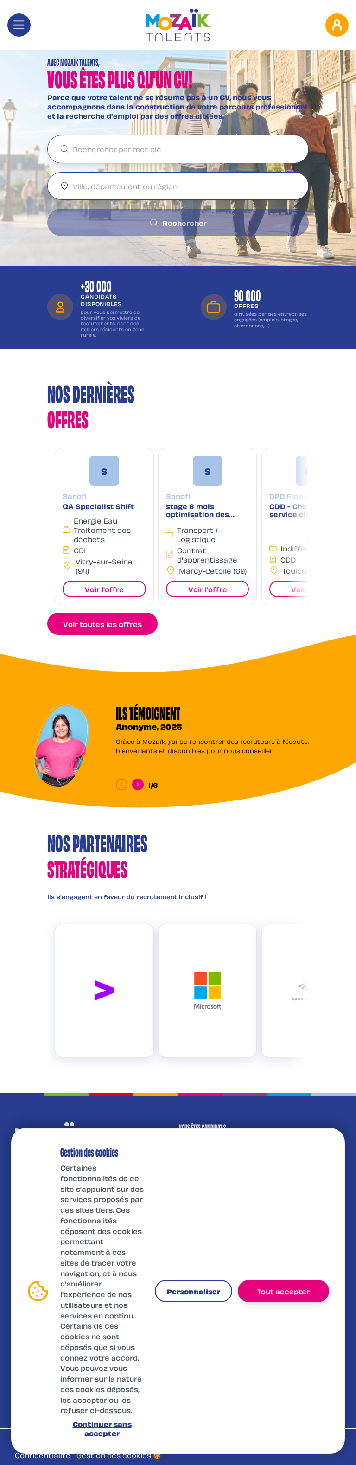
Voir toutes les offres (102, 624)
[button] (104, 527)
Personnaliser (193, 1291)
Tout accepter (283, 1291)
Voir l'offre (104, 589)
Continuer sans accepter (102, 1428)
